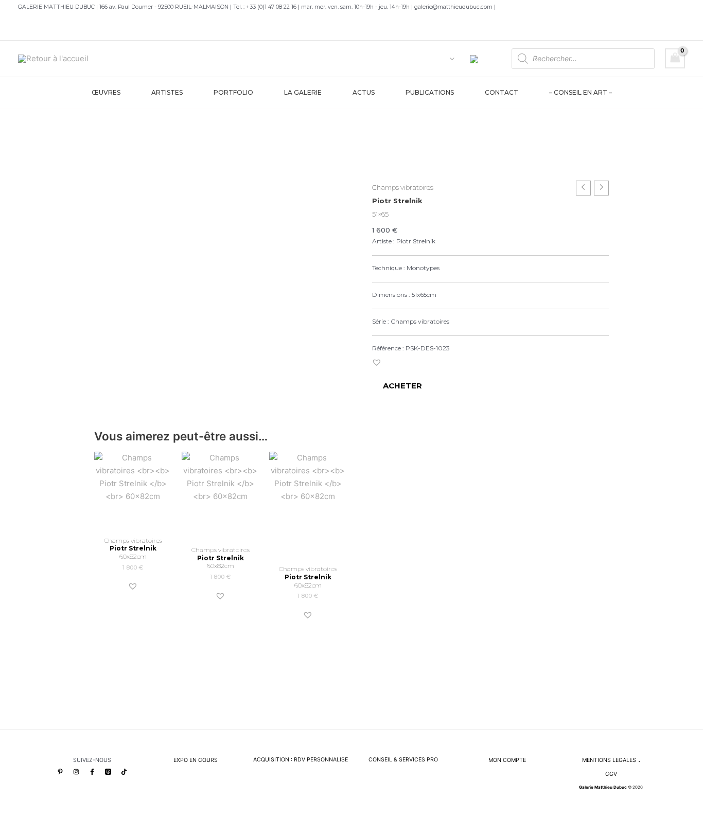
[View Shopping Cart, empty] (675, 58)
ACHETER (402, 385)
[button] (449, 59)
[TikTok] (124, 772)
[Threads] (108, 772)
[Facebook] (92, 772)
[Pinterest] (60, 772)
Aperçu (133, 521)
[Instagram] (76, 772)
